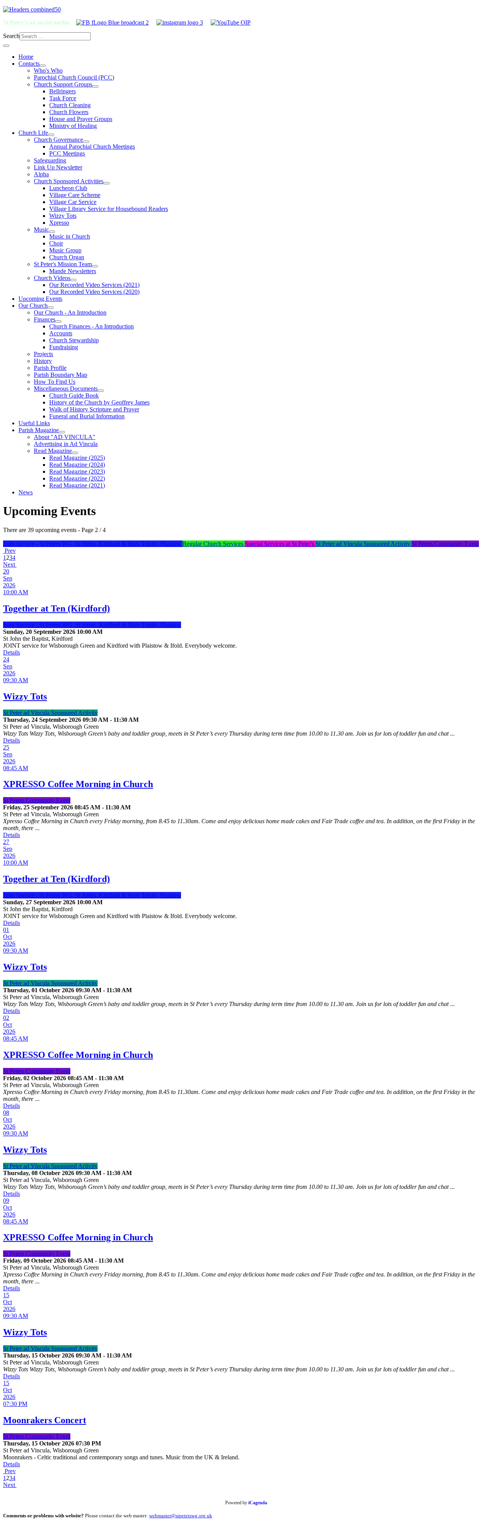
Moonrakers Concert (44, 1420)
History (43, 361)
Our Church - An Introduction (70, 312)
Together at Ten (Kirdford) (56, 608)
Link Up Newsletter (58, 167)
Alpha (41, 174)
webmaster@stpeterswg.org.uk (180, 1515)
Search (11, 36)
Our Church (33, 305)
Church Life (33, 132)
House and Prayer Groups (80, 119)
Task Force (62, 98)
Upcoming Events (40, 298)
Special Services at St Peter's (280, 543)
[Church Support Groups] (95, 86)
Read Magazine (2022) (77, 478)
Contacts (29, 63)
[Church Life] (51, 135)
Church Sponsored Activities (68, 181)
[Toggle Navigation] (6, 46)
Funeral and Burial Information (87, 416)
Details (11, 652)
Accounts (60, 333)
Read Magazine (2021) (77, 485)
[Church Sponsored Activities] (106, 183)
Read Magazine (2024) (77, 464)
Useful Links (34, 423)
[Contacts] (43, 66)
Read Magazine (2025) (77, 457)
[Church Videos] (73, 280)
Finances (44, 319)
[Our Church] (51, 308)
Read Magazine (53, 451)
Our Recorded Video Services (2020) (94, 291)
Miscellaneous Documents (66, 388)
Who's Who (48, 70)
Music (41, 229)
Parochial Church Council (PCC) (74, 77)
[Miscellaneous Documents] (101, 391)
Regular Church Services (214, 543)
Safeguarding (50, 160)
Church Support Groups (63, 84)
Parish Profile (50, 368)
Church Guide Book (74, 395)
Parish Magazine (38, 430)
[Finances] (58, 321)
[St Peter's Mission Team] (95, 266)
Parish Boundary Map (60, 374)
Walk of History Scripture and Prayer (94, 409)
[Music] (52, 231)
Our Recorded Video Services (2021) (94, 285)
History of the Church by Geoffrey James (99, 402)
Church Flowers (68, 112)
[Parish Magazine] (62, 432)
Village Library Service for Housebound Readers (108, 209)
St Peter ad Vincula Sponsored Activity (364, 543)
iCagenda (257, 1502)
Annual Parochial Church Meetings (92, 146)
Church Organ (66, 257)
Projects (43, 354)
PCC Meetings (67, 153)
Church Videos (52, 278)
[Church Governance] (86, 142)
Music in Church (69, 236)
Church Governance (58, 139)
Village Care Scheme (74, 195)
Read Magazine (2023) (77, 471)
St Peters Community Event (445, 543)
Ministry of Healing (73, 126)
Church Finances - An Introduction (91, 326)
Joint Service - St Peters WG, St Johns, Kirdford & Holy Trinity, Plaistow (93, 543)
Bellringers (62, 91)
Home (25, 56)
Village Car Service (72, 202)
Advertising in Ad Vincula (66, 444)
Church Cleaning (70, 105)
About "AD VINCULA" (64, 437)
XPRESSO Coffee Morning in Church (78, 784)
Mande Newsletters (72, 271)
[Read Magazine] (75, 453)
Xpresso (59, 222)
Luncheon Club (68, 188)
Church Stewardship (74, 340)
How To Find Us (54, 381)
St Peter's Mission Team (63, 264)
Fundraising (63, 347)
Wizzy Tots (62, 215)
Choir (56, 243)
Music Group (65, 250)
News (25, 492)
